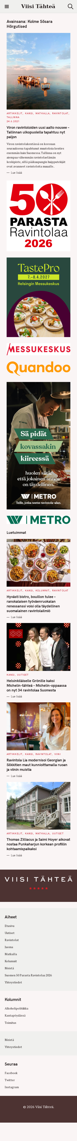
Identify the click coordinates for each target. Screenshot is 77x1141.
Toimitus (10, 1023)
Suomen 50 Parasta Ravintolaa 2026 (28, 975)
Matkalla (43, 113)
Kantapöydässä (15, 1015)
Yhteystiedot (13, 982)
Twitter (10, 1080)
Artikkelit (14, 113)
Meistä (9, 968)
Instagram (12, 1087)
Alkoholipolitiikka (16, 1008)
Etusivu (9, 926)
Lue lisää (16, 172)
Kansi (29, 113)
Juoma (9, 947)
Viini (57, 754)
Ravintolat (60, 113)
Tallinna (13, 117)
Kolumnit (43, 590)
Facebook (11, 1073)
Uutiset (23, 674)
